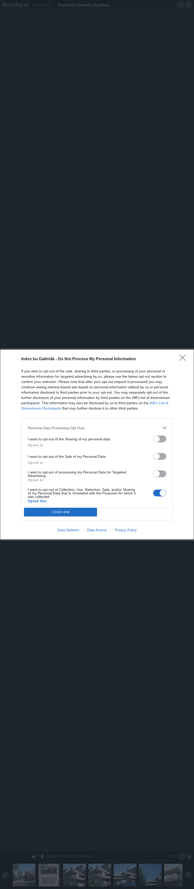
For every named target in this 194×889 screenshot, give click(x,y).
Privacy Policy (126, 530)
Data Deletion (68, 530)
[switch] (159, 439)
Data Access (97, 530)
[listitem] (97, 427)
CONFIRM (60, 512)
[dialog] (97, 444)
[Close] (184, 359)
